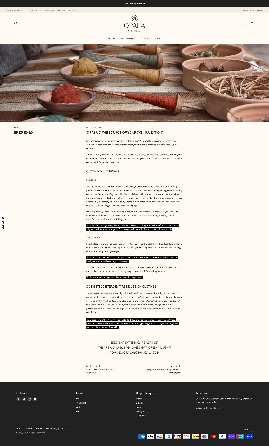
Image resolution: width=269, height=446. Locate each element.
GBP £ (245, 429)
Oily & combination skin (66, 10)
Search (139, 398)
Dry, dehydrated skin (33, 10)
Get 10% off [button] (3, 223)
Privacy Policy (142, 411)
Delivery (139, 403)
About (159, 38)
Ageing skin (49, 10)
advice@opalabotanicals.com (134, 352)
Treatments (126, 38)
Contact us (141, 415)
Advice (144, 38)
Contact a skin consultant (253, 10)
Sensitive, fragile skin (14, 10)
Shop (109, 38)
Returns (139, 407)
